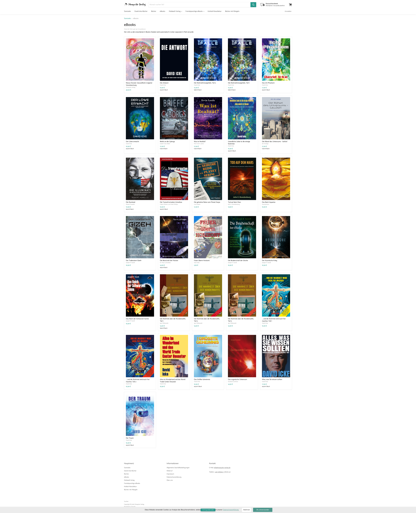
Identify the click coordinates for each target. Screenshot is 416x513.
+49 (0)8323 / (219, 472)
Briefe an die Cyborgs (167, 141)
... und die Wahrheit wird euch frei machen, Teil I (273, 320)
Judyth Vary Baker (165, 144)
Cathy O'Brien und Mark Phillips (169, 204)
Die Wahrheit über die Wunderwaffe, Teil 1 (173, 320)
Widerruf (169, 470)
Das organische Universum (237, 379)
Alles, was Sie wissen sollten (272, 379)
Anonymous (265, 204)
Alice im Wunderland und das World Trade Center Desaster (172, 380)
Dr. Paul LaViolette (165, 263)
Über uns (170, 480)
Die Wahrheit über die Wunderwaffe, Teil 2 (207, 320)
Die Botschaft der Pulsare (169, 260)
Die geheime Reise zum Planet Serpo (207, 202)
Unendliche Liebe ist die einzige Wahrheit (239, 142)
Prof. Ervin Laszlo (199, 144)
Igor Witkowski (164, 323)
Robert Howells (130, 204)
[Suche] (253, 4)
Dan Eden (197, 263)
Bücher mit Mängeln (232, 11)
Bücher (153, 11)
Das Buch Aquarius (268, 202)
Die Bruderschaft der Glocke (238, 260)
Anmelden (288, 11)
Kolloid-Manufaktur (214, 11)
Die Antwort (164, 82)
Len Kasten (197, 204)
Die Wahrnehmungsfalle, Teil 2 (205, 82)
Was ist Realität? (200, 141)
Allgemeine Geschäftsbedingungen (178, 467)
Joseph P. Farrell (130, 263)
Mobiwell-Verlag (175, 11)
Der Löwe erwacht (132, 141)
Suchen (126, 501)
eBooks (162, 11)
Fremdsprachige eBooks (194, 11)
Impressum (170, 474)
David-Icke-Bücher (140, 11)
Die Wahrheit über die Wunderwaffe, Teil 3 (241, 320)
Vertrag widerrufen (208, 510)
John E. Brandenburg (234, 204)
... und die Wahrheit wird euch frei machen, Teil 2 (137, 380)
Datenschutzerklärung (174, 477)
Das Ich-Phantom (268, 82)
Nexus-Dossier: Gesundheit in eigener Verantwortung (139, 84)
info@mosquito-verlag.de (222, 467)
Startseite (127, 11)
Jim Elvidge (265, 144)
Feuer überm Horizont (202, 260)
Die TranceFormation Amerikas (171, 202)
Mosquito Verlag (130, 87)
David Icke (163, 85)
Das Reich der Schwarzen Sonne (137, 318)
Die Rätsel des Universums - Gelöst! (274, 141)
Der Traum (130, 438)
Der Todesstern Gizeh (133, 260)
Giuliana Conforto (233, 381)
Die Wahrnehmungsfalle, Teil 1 (239, 82)
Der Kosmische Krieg (269, 260)
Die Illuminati (130, 202)
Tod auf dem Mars (234, 202)
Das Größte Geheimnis (202, 379)
